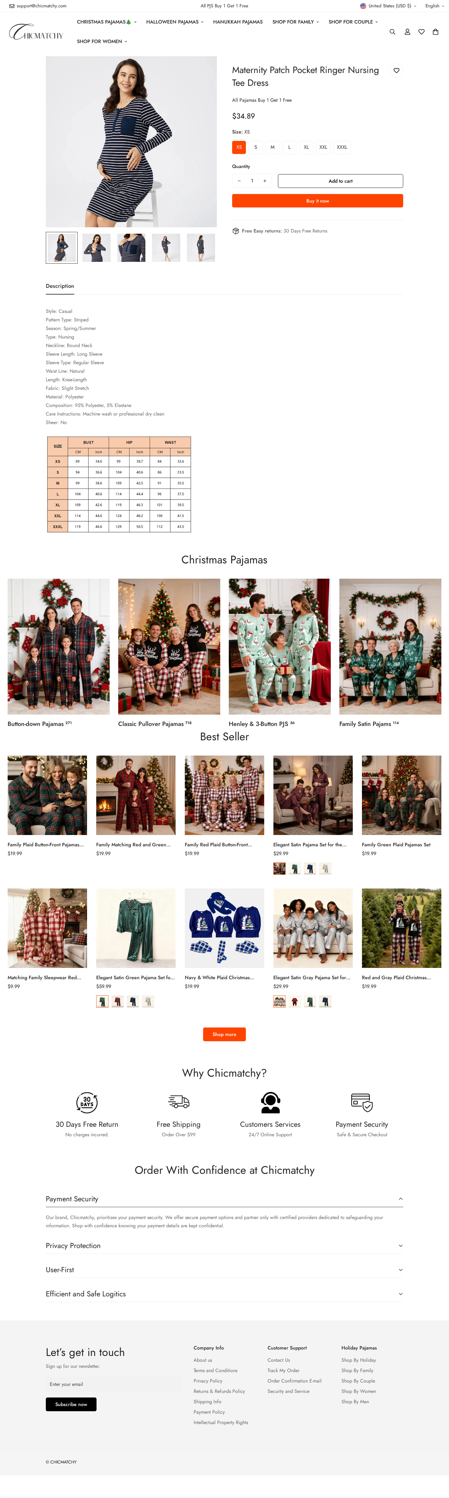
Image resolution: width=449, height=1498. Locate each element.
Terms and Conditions (215, 1370)
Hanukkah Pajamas (238, 21)
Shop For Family (293, 21)
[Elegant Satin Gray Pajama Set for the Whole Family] (313, 928)
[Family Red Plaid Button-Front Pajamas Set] (224, 795)
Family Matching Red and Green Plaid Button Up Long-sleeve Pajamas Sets (136, 844)
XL (306, 147)
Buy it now (317, 200)
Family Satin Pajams (369, 724)
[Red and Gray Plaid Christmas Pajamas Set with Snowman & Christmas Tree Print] (401, 928)
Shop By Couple (358, 1380)
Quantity (241, 166)
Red (279, 869)
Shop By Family (357, 1370)
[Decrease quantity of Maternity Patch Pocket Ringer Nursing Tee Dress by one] (239, 181)
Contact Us (279, 1360)
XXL (323, 147)
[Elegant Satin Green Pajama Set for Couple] (136, 928)
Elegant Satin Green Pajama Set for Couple (134, 977)
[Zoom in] (204, 69)
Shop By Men (355, 1401)
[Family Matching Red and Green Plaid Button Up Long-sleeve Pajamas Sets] (136, 795)
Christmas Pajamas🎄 (104, 21)
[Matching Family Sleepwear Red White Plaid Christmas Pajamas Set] (47, 928)
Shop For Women (99, 41)
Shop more (224, 1034)
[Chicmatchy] (36, 32)
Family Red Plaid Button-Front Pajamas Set (216, 844)
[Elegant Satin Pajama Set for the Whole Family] (313, 795)
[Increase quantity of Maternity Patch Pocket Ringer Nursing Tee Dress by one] (265, 181)
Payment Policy (209, 1412)
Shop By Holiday (358, 1360)
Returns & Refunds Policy (219, 1391)
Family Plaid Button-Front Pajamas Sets (43, 844)
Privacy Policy (208, 1380)
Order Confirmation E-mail (295, 1380)
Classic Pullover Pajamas (155, 724)
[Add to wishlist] (396, 70)
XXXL (342, 147)
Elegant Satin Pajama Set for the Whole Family (307, 844)
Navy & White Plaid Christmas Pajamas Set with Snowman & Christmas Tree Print (217, 977)
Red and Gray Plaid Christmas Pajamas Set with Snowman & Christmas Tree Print (394, 977)
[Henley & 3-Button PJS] (280, 647)
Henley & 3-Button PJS (262, 724)
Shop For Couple (351, 21)
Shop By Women (358, 1391)
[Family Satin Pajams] (390, 647)
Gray (325, 869)
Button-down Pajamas (40, 724)
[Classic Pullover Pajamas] (169, 647)
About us (203, 1360)
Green (295, 869)
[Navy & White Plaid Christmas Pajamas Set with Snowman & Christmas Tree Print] (224, 928)
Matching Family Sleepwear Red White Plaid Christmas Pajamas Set (45, 977)
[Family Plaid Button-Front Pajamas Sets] (47, 795)
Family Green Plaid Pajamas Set (396, 844)
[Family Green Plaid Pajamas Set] (401, 795)
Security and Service (288, 1391)
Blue (310, 869)
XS (239, 147)
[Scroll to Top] (437, 1465)
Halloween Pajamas (172, 21)
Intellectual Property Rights (221, 1422)
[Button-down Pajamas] (59, 647)
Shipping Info (207, 1401)
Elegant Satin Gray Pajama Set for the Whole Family (309, 977)
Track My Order (283, 1370)
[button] (436, 32)
